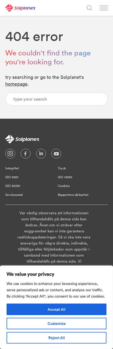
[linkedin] (41, 155)
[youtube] (56, 155)
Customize (57, 323)
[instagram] (10, 155)
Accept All (56, 309)
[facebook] (25, 155)
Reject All (56, 337)
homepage (16, 84)
